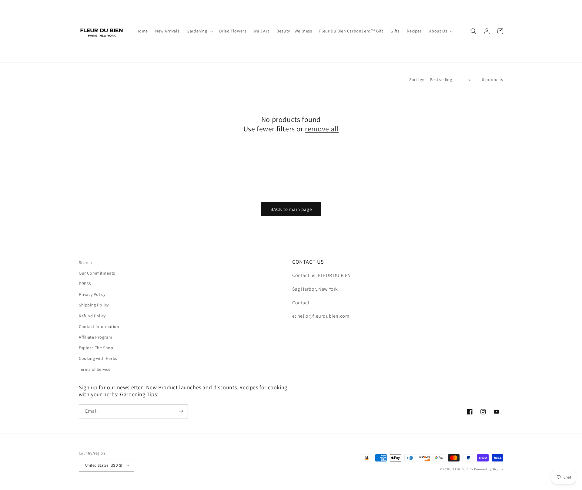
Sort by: (416, 79)
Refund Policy (92, 316)
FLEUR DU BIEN (462, 469)
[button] (199, 31)
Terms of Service (95, 369)
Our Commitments (97, 273)
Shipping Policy (94, 305)
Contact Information (99, 326)
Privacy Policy (92, 294)
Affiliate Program (95, 337)
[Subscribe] (181, 411)
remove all (322, 128)
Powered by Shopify (488, 469)
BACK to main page (291, 209)
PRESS (85, 283)
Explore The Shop (96, 347)
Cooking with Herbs (98, 358)
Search (85, 262)
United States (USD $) (103, 465)
